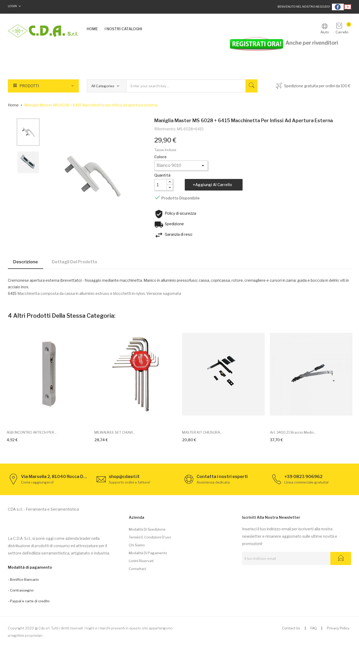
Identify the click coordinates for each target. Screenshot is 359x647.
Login (12, 6)
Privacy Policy (338, 628)
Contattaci (137, 569)
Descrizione (25, 261)
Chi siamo (137, 545)
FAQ (313, 628)
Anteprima (54, 417)
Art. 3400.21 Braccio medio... (293, 432)
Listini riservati (141, 561)
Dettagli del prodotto (74, 261)
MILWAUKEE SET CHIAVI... (114, 432)
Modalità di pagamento (148, 553)
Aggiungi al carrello (213, 184)
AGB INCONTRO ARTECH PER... (32, 432)
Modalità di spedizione (147, 529)
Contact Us (291, 628)
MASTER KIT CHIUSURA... (202, 432)
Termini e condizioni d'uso (150, 537)
